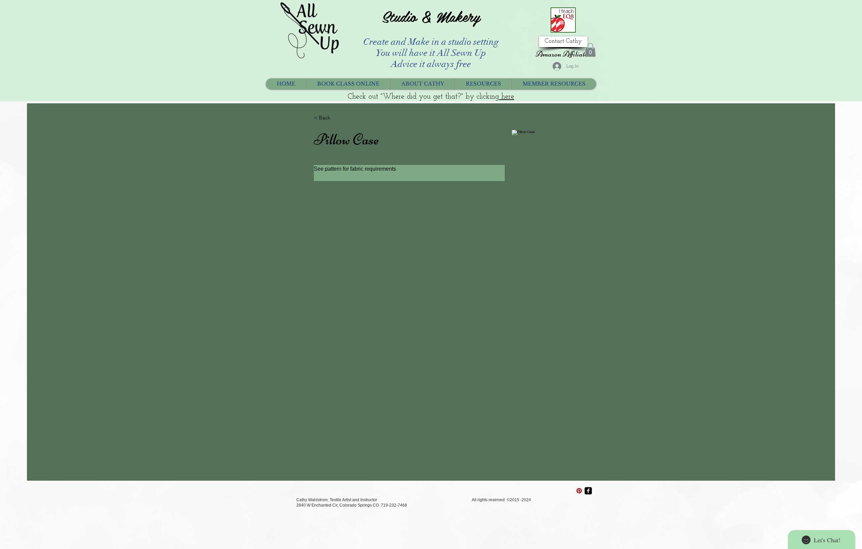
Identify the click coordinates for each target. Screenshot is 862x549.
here (506, 97)
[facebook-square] (588, 490)
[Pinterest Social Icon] (579, 490)
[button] (590, 50)
